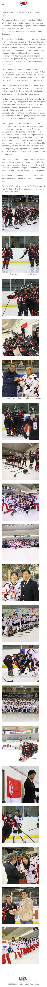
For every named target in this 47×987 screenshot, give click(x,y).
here (3, 181)
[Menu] (3, 3)
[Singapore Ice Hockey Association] (23, 4)
